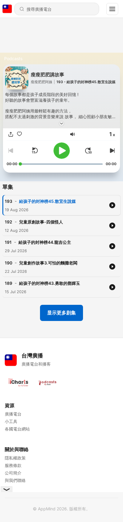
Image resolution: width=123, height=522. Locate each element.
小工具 (11, 421)
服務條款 (13, 465)
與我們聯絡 (15, 480)
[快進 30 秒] (88, 150)
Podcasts (13, 58)
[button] (72, 134)
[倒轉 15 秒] (34, 150)
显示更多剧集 (61, 313)
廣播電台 (13, 413)
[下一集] (111, 150)
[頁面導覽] (112, 9)
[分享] (10, 134)
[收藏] (19, 134)
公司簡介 (13, 472)
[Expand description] (61, 123)
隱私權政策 (15, 457)
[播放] (61, 150)
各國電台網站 (17, 428)
